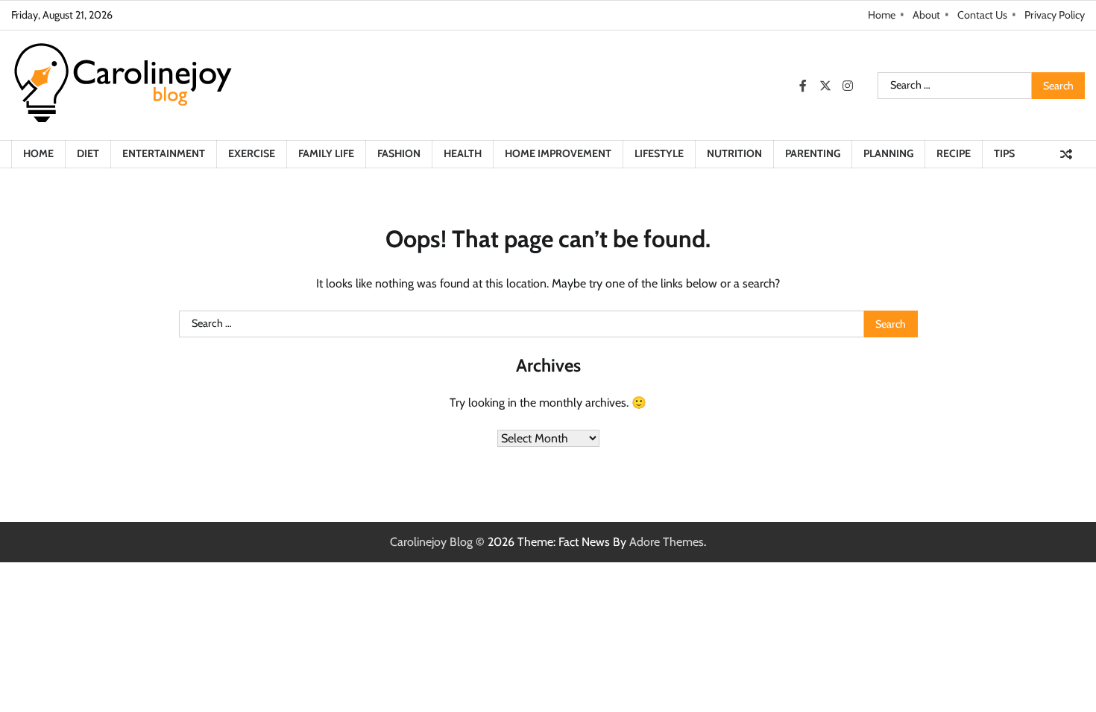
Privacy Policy (1054, 15)
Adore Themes (666, 542)
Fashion (399, 153)
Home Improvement (558, 153)
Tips (1004, 153)
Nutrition (734, 153)
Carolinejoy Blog (431, 542)
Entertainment (163, 153)
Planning (888, 153)
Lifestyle (659, 153)
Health (463, 153)
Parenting (812, 153)
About (926, 15)
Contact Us (982, 15)
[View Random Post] (1066, 154)
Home (881, 15)
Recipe (953, 153)
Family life (326, 153)
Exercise (251, 153)
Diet (88, 153)
